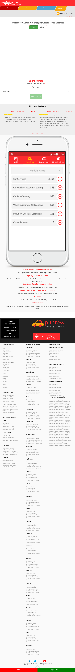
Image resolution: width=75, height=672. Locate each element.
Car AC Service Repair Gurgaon (33, 454)
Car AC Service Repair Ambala (9, 465)
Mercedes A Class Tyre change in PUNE (58, 443)
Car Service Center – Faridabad (33, 418)
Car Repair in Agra (7, 424)
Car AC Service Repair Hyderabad (33, 466)
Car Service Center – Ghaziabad (33, 431)
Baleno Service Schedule (8, 401)
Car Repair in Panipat (31, 624)
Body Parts (5, 387)
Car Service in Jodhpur (31, 511)
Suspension (5, 376)
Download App (6, 350)
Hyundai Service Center (54, 351)
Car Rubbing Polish (7, 361)
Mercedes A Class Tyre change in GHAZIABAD (59, 415)
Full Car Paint (6, 364)
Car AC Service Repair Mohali (32, 565)
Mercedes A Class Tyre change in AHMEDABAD (60, 401)
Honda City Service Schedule (9, 407)
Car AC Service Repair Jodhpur (33, 516)
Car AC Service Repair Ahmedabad (10, 440)
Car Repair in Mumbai (31, 575)
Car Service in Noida (30, 598)
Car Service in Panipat (31, 623)
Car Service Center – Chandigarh (33, 381)
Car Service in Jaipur (30, 486)
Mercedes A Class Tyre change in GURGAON (59, 420)
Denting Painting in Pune (32, 638)
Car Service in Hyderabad (32, 462)
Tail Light (5, 381)
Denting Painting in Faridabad (33, 415)
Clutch (4, 375)
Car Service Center (7, 351)
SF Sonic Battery (6, 370)
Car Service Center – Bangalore (33, 356)
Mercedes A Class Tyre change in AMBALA (59, 404)
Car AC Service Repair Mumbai (33, 578)
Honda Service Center (54, 353)
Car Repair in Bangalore (31, 351)
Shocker (4, 378)
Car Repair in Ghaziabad (31, 426)
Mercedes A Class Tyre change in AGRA (58, 400)
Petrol (34, 27)
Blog (3, 348)
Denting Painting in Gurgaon (32, 452)
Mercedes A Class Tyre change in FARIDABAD (59, 414)
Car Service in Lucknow (31, 536)
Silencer (4, 386)
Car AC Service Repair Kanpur (33, 528)
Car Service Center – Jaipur (32, 493)
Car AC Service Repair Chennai (33, 392)
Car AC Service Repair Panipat (33, 628)
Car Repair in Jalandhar (31, 500)
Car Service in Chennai (31, 387)
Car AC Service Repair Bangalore (33, 354)
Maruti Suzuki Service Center (56, 350)
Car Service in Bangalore (31, 350)
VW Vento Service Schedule (9, 412)
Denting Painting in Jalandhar (33, 502)
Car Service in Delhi (30, 399)
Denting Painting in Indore (32, 477)
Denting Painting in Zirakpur (32, 651)
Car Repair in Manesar (31, 550)
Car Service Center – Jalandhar (33, 505)
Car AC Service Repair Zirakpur (33, 652)
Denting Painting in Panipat (32, 626)
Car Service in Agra (7, 423)
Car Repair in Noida (30, 600)
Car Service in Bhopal (31, 362)
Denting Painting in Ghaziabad (33, 427)
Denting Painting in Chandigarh (33, 378)
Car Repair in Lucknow (31, 538)
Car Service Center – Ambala (9, 466)
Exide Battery (6, 367)
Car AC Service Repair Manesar (33, 553)
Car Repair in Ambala (7, 462)
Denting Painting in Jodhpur (32, 514)
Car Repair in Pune (30, 637)
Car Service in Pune (30, 635)
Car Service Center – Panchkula (33, 617)
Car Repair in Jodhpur (31, 513)
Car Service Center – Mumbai (32, 580)
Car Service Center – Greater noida (34, 443)
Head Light (5, 379)
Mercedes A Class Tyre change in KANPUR (59, 429)
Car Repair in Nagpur (31, 587)
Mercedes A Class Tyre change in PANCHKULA (60, 440)
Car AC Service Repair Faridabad (33, 417)
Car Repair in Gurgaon (31, 451)
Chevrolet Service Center (55, 359)
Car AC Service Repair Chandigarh (34, 379)
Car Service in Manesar (31, 548)
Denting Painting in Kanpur (32, 527)
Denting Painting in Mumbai (32, 576)
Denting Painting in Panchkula (33, 614)
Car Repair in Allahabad (8, 449)
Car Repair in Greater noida (32, 438)
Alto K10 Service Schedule (9, 396)
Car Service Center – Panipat (32, 629)
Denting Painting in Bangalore (33, 353)
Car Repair (5, 354)
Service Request (6, 347)
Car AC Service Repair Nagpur (33, 590)
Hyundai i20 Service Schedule (9, 404)
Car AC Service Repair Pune (32, 640)
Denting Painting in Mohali (32, 564)
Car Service (5, 353)
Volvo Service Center (54, 372)
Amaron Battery (6, 368)
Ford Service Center (53, 358)
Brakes (4, 373)
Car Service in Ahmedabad (9, 435)
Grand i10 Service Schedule (9, 403)
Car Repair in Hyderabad (31, 463)
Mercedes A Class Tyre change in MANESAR (59, 432)
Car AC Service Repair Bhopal (32, 367)
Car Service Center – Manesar (33, 555)
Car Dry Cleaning (6, 359)
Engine (4, 382)
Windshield (5, 389)
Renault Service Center (54, 361)
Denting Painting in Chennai (32, 390)
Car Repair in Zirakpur (31, 649)
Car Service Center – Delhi (32, 406)
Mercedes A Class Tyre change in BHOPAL (59, 407)
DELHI (34, 111)
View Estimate (57, 670)
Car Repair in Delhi (30, 401)
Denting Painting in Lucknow (32, 539)
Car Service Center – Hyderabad (33, 468)
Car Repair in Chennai (31, 389)
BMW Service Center (54, 368)
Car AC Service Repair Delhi (32, 404)
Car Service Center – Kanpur (32, 530)
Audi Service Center (53, 367)
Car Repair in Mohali (31, 562)
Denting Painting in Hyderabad (33, 465)
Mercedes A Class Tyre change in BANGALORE (60, 406)
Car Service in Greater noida (32, 437)
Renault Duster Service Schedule (10, 409)
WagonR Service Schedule (8, 395)
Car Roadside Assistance (8, 362)
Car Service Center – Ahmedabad (10, 442)
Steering (4, 384)
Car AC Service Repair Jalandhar (33, 503)
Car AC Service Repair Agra (9, 428)
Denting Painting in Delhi (32, 403)
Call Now (19, 670)
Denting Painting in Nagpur (32, 589)
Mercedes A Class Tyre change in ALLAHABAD (59, 403)
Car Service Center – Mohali (32, 567)
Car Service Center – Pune (32, 641)
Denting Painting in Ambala (9, 463)
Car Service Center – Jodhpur (32, 517)
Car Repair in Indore (30, 475)
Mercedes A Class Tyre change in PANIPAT (59, 442)
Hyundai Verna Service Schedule (10, 406)
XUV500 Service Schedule (8, 414)
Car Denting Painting (7, 358)
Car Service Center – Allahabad (10, 454)
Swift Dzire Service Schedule (9, 400)
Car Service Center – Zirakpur (33, 654)
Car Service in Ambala (8, 460)
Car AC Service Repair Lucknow (33, 541)
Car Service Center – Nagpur (32, 592)
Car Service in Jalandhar (31, 499)
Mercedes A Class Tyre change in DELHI (58, 412)
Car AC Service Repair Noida (32, 603)
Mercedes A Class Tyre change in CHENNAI (59, 411)
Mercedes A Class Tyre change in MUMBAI (59, 436)
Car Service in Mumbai (31, 573)
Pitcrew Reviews (37, 106)
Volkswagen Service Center (55, 378)
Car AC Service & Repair (8, 356)
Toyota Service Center (54, 354)
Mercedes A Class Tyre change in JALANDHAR (59, 426)
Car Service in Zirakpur (31, 648)
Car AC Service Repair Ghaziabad (33, 429)
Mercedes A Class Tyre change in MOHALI (59, 434)
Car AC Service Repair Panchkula (33, 615)
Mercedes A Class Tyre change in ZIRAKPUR (59, 445)
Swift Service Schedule (8, 398)
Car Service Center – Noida (32, 604)
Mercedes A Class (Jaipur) (35, 83)
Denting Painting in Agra (8, 426)
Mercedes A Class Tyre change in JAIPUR (58, 425)
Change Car (69, 16)
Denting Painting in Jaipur (32, 489)
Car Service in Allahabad (8, 448)
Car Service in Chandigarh (32, 375)
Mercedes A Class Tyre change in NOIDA (58, 439)
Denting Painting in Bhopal (32, 365)
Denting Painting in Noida (32, 601)
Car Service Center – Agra (8, 429)
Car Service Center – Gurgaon (33, 455)
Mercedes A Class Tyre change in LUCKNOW (59, 431)
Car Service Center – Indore (32, 480)
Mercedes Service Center (55, 370)
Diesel (42, 27)
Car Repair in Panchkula (31, 612)
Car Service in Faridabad (31, 412)
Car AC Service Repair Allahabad (10, 452)
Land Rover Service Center (55, 375)
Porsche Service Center (54, 373)
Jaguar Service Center (54, 376)
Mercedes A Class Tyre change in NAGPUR (59, 437)
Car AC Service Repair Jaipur (32, 491)
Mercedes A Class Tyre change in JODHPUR (59, 428)
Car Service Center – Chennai (32, 393)
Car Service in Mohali (31, 561)
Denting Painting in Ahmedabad (10, 439)
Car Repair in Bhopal (31, 364)
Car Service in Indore (31, 474)
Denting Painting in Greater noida (34, 440)
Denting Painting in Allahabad (9, 451)
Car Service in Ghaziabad (32, 424)
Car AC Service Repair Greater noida (34, 441)
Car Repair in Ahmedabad (8, 437)
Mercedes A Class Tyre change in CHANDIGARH (60, 409)
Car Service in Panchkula (31, 610)
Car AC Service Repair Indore (32, 479)
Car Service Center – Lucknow (33, 542)
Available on (48, 336)
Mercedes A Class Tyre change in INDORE (59, 423)
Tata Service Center (54, 356)
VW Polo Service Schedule (8, 410)
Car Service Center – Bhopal (32, 368)
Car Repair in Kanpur (31, 525)
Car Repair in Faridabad (31, 413)
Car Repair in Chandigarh (32, 376)
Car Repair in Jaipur (30, 488)
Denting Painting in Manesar (32, 552)
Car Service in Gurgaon (31, 449)
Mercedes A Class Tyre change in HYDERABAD (60, 421)
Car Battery (5, 365)
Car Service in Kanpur (31, 524)
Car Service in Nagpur (31, 586)
